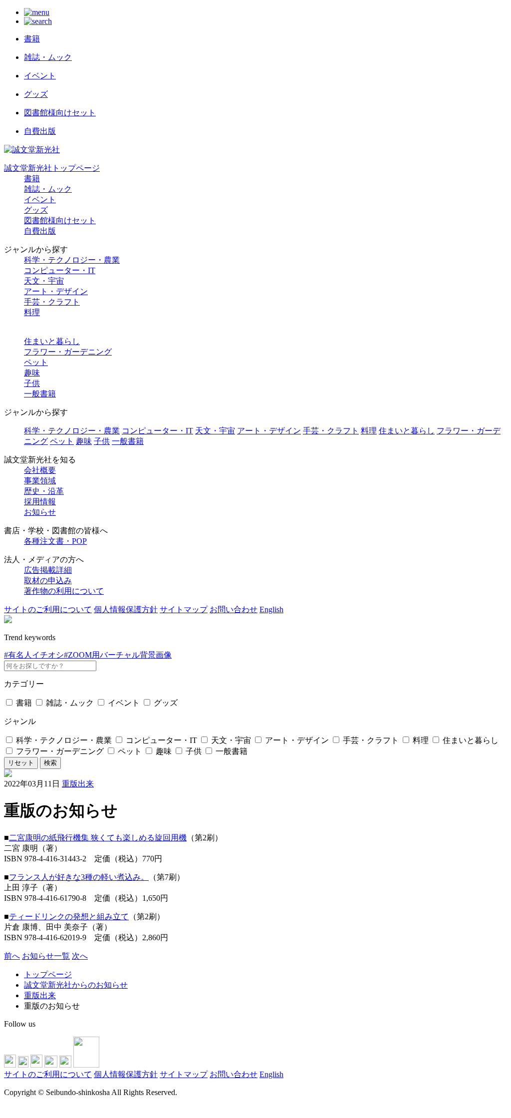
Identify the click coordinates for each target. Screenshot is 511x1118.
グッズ (36, 210)
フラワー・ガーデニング (68, 352)
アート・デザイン (56, 291)
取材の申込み (48, 580)
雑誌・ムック (48, 189)
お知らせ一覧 (46, 956)
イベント (40, 199)
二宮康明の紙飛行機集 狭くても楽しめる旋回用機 (98, 837)
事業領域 (40, 480)
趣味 (32, 373)
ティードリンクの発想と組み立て (69, 916)
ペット (36, 362)
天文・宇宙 (44, 281)
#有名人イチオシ (34, 655)
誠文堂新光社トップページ (52, 168)
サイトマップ (184, 609)
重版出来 (78, 783)
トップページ (48, 974)
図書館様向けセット (60, 220)
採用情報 (40, 501)
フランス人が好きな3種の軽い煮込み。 (79, 877)
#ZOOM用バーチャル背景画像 (118, 655)
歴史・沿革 (44, 491)
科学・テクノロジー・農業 (72, 260)
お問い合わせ (233, 609)
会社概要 (40, 470)
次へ (80, 956)
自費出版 (40, 231)
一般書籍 (40, 393)
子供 (32, 383)
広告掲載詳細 (48, 570)
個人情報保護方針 (126, 609)
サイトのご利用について (48, 609)
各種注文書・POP (55, 541)
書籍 (32, 178)
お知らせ (40, 512)
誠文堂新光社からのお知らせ (76, 985)
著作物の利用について (64, 591)
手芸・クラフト (52, 302)
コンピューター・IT (59, 270)
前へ (12, 956)
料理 (32, 312)
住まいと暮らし (52, 341)
